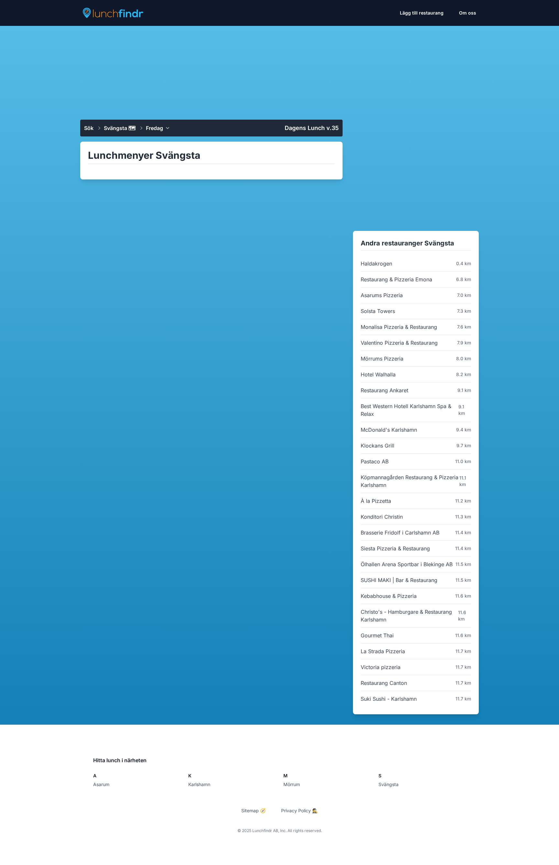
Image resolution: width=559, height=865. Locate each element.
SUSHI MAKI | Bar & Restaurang (399, 580)
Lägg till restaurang (422, 13)
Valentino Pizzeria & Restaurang (399, 343)
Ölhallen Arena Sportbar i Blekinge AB (407, 564)
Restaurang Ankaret (384, 390)
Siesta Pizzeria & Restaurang (395, 548)
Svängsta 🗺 (120, 128)
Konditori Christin (382, 517)
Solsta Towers (378, 311)
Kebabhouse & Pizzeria (389, 596)
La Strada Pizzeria (383, 651)
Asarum (101, 784)
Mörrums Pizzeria (382, 358)
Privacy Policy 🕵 (299, 810)
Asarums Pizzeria (382, 295)
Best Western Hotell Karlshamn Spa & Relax (406, 410)
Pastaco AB (375, 461)
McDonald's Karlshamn (389, 430)
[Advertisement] (279, 70)
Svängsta (388, 784)
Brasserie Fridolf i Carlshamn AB (400, 532)
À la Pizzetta (376, 501)
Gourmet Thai (377, 635)
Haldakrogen (376, 263)
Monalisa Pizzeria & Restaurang (399, 327)
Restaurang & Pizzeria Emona (396, 279)
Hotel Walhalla (378, 374)
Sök (88, 128)
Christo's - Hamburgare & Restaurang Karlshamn (406, 616)
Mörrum (291, 784)
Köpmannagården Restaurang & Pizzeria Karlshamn (409, 481)
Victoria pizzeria (380, 667)
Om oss (467, 13)
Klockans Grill (377, 445)
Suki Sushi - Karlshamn (389, 699)
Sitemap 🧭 (253, 810)
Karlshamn (199, 784)
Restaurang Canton (384, 683)
